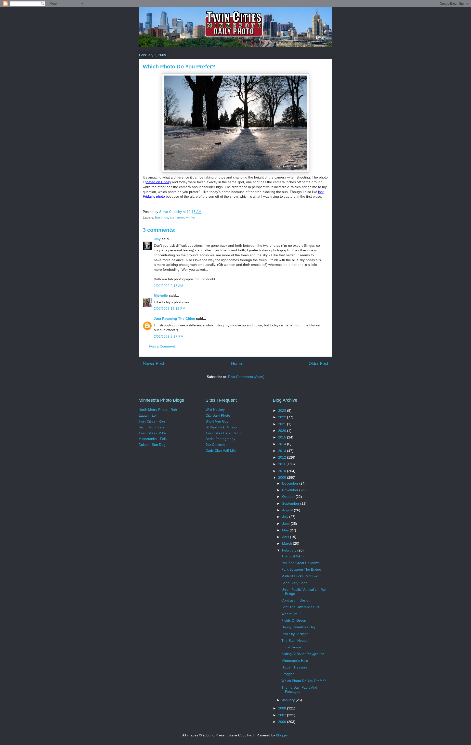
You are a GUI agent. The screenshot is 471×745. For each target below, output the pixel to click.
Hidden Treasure (294, 667)
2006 (282, 722)
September (291, 503)
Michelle (161, 295)
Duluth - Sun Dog (152, 445)
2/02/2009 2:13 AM (168, 286)
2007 (282, 715)
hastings (161, 217)
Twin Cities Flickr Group (224, 433)
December (290, 483)
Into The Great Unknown (300, 563)
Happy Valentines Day (298, 627)
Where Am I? (291, 614)
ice (172, 217)
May (286, 530)
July (285, 517)
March (287, 543)
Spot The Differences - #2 (301, 607)
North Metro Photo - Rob (158, 409)
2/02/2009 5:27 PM (168, 336)
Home (236, 363)
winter (191, 217)
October (289, 497)
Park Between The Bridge (301, 569)
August (288, 510)
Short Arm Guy (217, 421)
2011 (282, 464)
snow (180, 217)
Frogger (287, 674)
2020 (282, 431)
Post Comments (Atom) (246, 377)
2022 (282, 417)
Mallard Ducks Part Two (299, 576)
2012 (282, 457)
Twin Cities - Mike (152, 433)
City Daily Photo (218, 415)
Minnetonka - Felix (153, 439)
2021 (282, 424)
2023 (282, 410)
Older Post (318, 363)
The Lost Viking (293, 556)
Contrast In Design (295, 600)
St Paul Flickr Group (221, 427)
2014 (282, 444)
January (289, 700)
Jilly (157, 239)
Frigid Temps (291, 647)
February (289, 550)
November (290, 490)
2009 (282, 477)
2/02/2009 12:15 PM (169, 308)
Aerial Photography (220, 439)
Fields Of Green (293, 620)
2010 (282, 471)
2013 (282, 451)
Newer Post (153, 363)
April (286, 537)
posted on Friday (158, 182)
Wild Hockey (215, 409)
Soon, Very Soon (294, 583)
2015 (282, 437)
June (286, 524)
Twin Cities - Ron (152, 421)
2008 (282, 708)
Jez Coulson (215, 445)
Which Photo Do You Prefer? (303, 681)
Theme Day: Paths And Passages (299, 689)
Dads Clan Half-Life (221, 450)
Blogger (282, 735)
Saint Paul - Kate (152, 427)
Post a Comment (162, 346)
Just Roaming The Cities (174, 319)
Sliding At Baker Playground (302, 654)
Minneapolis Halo (294, 661)
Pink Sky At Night (294, 634)
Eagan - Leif (148, 415)
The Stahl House (294, 640)
